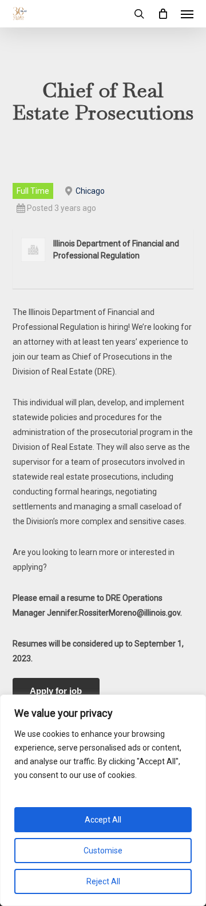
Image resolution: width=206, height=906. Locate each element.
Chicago (90, 190)
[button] (187, 13)
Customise (103, 850)
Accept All (103, 819)
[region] (103, 800)
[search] (139, 14)
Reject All (103, 881)
